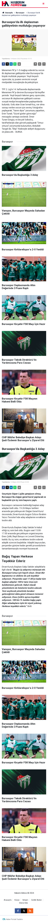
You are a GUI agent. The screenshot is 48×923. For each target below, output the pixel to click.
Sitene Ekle (23, 903)
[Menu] (43, 3)
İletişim (25, 900)
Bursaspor (20, 13)
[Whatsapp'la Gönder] (14, 64)
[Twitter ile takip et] (24, 910)
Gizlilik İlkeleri (36, 900)
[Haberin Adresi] (14, 3)
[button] (35, 64)
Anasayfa (9, 13)
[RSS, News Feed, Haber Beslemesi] (30, 910)
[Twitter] (7, 64)
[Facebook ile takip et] (18, 910)
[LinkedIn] (11, 64)
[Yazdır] (19, 64)
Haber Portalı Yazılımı (14, 919)
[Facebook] (3, 64)
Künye (17, 900)
